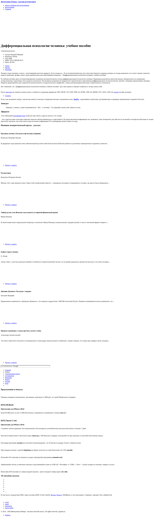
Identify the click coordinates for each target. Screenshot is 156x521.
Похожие (8, 70)
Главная (8, 370)
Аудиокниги (9, 376)
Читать (7, 68)
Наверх (7, 515)
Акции (7, 381)
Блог (6, 383)
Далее (7, 66)
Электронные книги (12, 374)
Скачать (8, 96)
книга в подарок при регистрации (17, 5)
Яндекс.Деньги (56, 495)
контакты (8, 506)
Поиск (7, 379)
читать (116, 92)
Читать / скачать (11, 165)
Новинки (8, 378)
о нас (7, 502)
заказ (7, 504)
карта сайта (9, 508)
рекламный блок (19, 116)
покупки (9, 92)
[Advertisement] (55, 27)
